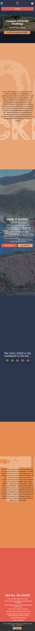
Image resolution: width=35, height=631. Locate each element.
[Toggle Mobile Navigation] (1, 3)
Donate (17, 9)
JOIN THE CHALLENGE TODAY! (17, 32)
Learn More (19, 625)
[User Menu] (32, 3)
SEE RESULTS (25, 245)
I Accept (17, 628)
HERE (30, 232)
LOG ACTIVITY (9, 245)
